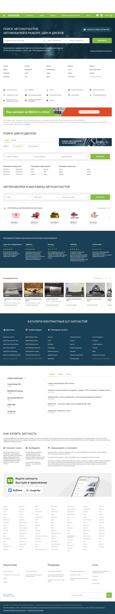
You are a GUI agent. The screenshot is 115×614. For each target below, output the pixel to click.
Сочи (84, 541)
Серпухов (85, 528)
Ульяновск (101, 519)
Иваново (21, 546)
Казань (37, 514)
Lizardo (33, 174)
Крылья (72, 344)
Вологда (21, 511)
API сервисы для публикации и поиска (79, 579)
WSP (45, 172)
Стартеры (95, 340)
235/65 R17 (6, 169)
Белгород (5, 530)
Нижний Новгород (55, 544)
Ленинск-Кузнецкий (40, 549)
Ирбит (36, 506)
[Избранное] (97, 15)
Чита (100, 541)
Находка (53, 538)
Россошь (85, 506)
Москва (53, 528)
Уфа (100, 525)
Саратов (85, 522)
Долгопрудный (23, 528)
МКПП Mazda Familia (32, 340)
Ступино (85, 544)
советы (60, 374)
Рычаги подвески (97, 337)
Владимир (5, 549)
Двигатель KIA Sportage (10, 351)
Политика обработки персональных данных (14, 610)
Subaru (92, 66)
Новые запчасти (8, 571)
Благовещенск (7, 538)
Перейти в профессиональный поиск (101, 51)
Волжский (21, 509)
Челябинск (101, 533)
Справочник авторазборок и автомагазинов (34, 575)
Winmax (61, 174)
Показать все (98, 278)
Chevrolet (71, 77)
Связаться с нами (75, 575)
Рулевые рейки (74, 358)
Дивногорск (22, 525)
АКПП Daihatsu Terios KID (33, 348)
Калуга (37, 519)
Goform (89, 172)
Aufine (61, 169)
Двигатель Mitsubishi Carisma (11, 355)
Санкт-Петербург (87, 519)
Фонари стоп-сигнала (98, 355)
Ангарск (5, 514)
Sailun (88, 169)
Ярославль (101, 546)
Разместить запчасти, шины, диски (56, 580)
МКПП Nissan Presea (31, 337)
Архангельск (6, 519)
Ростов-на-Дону (87, 509)
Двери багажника (53, 351)
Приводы (73, 351)
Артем (4, 517)
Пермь (68, 533)
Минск (52, 525)
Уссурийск (101, 522)
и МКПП (39, 358)
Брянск (5, 544)
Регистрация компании (55, 571)
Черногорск (102, 536)
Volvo (48, 73)
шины (7, 140)
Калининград (38, 517)
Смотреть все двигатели (10, 358)
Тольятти (101, 509)
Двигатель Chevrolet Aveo (10, 340)
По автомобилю (33, 146)
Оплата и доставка (31, 571)
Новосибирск (70, 511)
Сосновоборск (86, 538)
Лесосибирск (54, 506)
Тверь (84, 549)
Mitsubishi (28, 70)
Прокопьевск (70, 545)
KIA (26, 77)
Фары (94, 351)
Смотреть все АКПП (31, 358)
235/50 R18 (19, 172)
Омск (68, 517)
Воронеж (21, 514)
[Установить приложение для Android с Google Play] (34, 490)
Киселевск (37, 530)
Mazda (70, 66)
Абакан (5, 506)
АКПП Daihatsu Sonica (32, 344)
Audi (26, 73)
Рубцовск (85, 511)
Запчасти (29, 15)
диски (14, 140)
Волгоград (21, 506)
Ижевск (21, 549)
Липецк (53, 509)
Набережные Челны (56, 533)
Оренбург (69, 522)
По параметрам (17, 146)
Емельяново (22, 533)
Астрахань (6, 522)
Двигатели (51, 358)
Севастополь (86, 525)
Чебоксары (101, 530)
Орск (68, 525)
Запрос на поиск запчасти (71, 15)
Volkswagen (50, 70)
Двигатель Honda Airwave (10, 344)
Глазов (21, 517)
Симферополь (86, 530)
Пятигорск (69, 548)
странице (27, 124)
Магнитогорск (54, 511)
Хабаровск (101, 528)
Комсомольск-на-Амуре (41, 536)
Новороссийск (70, 509)
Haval (45, 174)
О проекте (95, 576)
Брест (4, 541)
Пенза (68, 530)
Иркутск (37, 509)
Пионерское (70, 540)
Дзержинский (22, 522)
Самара (85, 517)
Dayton (89, 174)
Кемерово (37, 525)
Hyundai (6, 77)
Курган (37, 544)
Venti (32, 172)
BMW (5, 70)
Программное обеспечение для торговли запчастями (56, 575)
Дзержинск (22, 519)
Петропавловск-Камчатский (71, 536)
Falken (61, 172)
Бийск (4, 536)
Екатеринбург (22, 530)
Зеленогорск (22, 544)
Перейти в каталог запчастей (101, 358)
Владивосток (6, 546)
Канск (36, 522)
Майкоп (53, 514)
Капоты (72, 340)
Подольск (69, 542)
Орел (68, 519)
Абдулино (5, 509)
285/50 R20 (19, 169)
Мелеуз (53, 519)
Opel (48, 77)
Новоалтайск (54, 549)
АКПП (49, 340)
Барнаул (5, 528)
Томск (100, 511)
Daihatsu (6, 73)
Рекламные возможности (77, 571)
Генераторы (51, 348)
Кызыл (37, 546)
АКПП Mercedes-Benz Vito (33, 355)
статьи (68, 374)
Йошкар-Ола (38, 511)
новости (52, 374)
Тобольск (101, 506)
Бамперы (50, 344)
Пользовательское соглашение (35, 610)
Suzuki (91, 73)
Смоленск (85, 533)
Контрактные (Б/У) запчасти (11, 575)
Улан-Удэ (101, 517)
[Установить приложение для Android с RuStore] (15, 490)
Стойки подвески (97, 344)
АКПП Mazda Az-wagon (32, 351)
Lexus (70, 73)
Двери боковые (52, 355)
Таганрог (85, 546)
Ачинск (5, 525)
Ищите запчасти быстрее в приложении (31, 480)
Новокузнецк (70, 506)
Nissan (48, 66)
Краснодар (38, 538)
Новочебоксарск (71, 514)
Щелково (101, 544)
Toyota (5, 66)
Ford (69, 70)
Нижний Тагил (54, 546)
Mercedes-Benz (95, 70)
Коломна (37, 533)
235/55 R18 (6, 172)
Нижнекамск (54, 541)
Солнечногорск (87, 536)
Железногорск (22, 538)
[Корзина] (102, 15)
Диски (52, 15)
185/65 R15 (19, 174)
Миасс (52, 522)
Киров (36, 528)
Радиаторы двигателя (76, 355)
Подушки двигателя (76, 348)
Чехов (100, 538)
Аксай (4, 511)
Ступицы (95, 348)
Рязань (85, 514)
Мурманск (53, 530)
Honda (27, 66)
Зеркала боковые (75, 337)
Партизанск (70, 528)
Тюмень (101, 514)
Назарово (53, 536)
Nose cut (50, 337)
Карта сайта (96, 583)
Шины (42, 15)
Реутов (69, 550)
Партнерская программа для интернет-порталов (100, 572)
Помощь (94, 580)
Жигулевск (22, 541)
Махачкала (54, 517)
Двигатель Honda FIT (9, 348)
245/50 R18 (6, 174)
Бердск (5, 533)
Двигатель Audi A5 (8, 337)
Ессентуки (21, 536)
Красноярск (38, 541)
